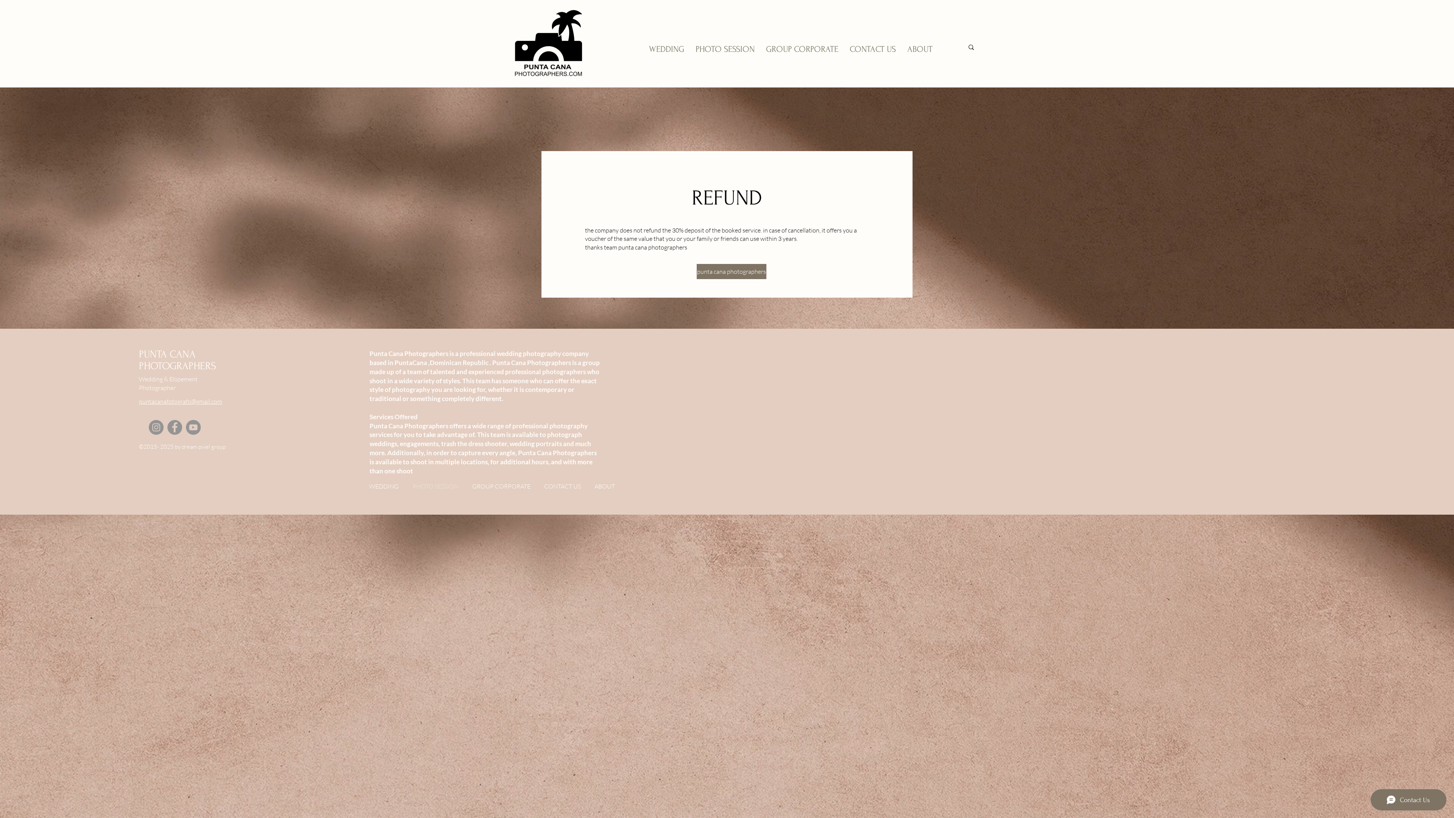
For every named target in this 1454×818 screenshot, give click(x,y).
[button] (727, 271)
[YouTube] (193, 427)
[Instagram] (156, 427)
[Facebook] (174, 427)
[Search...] (971, 47)
